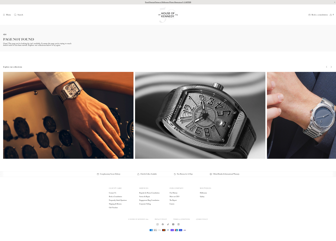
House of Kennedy (137, 219)
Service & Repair (144, 196)
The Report (173, 200)
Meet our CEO (174, 196)
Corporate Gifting (145, 204)
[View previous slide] (326, 67)
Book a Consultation (115, 196)
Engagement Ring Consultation (149, 200)
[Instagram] (157, 224)
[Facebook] (163, 224)
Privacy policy (161, 219)
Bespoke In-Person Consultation (149, 193)
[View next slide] (331, 67)
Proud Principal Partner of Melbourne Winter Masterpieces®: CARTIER (168, 2)
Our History (173, 193)
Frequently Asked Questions (118, 200)
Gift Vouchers (113, 207)
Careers (172, 204)
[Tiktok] (168, 224)
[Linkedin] (178, 224)
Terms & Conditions (181, 219)
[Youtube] (173, 224)
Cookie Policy (202, 219)
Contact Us (112, 193)
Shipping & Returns (115, 204)
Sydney (202, 196)
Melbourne (203, 193)
